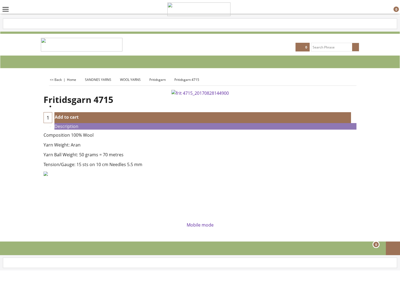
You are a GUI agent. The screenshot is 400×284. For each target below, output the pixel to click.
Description (66, 126)
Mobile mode (200, 225)
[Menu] (5, 10)
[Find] (355, 47)
